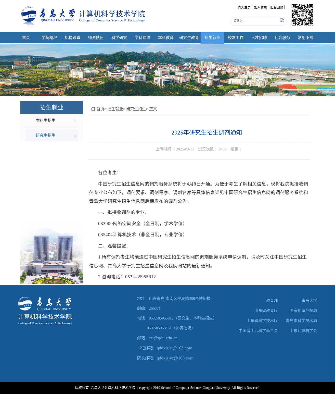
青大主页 (244, 7)
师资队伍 (96, 38)
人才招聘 (259, 38)
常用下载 (305, 38)
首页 (26, 38)
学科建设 (142, 38)
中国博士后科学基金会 (258, 331)
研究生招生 (136, 109)
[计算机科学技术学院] (84, 13)
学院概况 (49, 38)
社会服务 (282, 38)
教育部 (272, 300)
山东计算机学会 (303, 331)
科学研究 (119, 38)
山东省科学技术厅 (262, 321)
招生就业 (212, 38)
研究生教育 (189, 38)
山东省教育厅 (266, 310)
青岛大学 (309, 300)
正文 (153, 109)
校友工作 (236, 38)
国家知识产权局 (303, 310)
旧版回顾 (276, 7)
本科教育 (166, 38)
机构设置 (72, 38)
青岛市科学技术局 (301, 321)
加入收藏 (261, 7)
